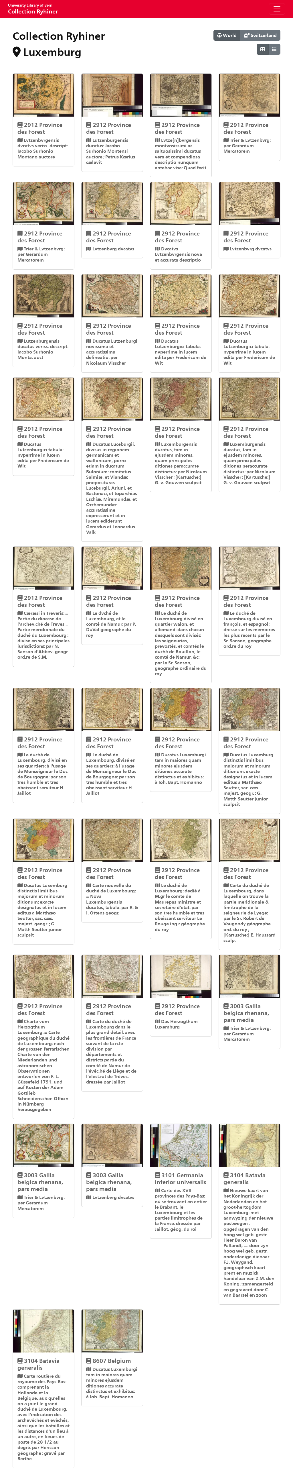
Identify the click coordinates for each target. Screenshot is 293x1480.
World (229, 35)
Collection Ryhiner (33, 9)
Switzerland (263, 35)
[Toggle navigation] (277, 9)
